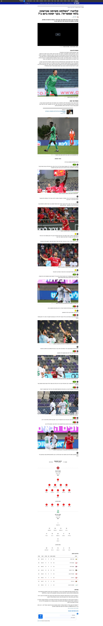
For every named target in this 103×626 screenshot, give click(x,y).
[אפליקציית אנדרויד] (29, 3)
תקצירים (45, 3)
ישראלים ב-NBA (50, 3)
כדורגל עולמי (59, 3)
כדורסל (55, 3)
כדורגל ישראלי (64, 3)
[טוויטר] (26, 3)
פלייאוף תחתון (75, 553)
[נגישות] (1, 1)
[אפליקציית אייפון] (27, 3)
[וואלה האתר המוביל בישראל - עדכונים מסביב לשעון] (76, 1)
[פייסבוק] (24, 3)
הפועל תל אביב (75, 608)
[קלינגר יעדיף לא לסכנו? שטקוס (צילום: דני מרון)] (58, 83)
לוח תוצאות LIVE (70, 3)
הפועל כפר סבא (70, 608)
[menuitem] (72, 1)
